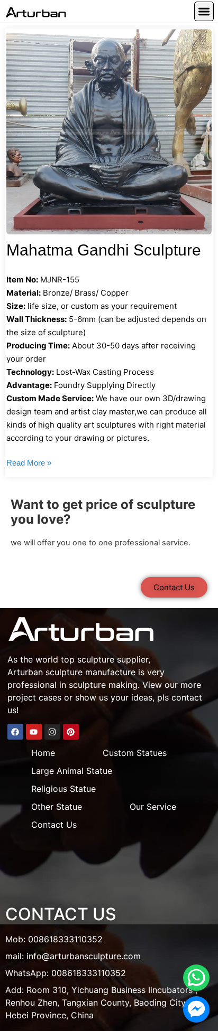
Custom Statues (135, 753)
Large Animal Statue (71, 770)
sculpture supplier (112, 659)
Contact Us (54, 824)
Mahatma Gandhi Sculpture (103, 250)
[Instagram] (52, 732)
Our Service (153, 806)
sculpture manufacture (90, 672)
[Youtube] (34, 732)
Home (43, 753)
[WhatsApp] (196, 977)
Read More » (28, 462)
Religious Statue (63, 788)
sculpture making (103, 684)
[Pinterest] (71, 732)
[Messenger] (196, 1009)
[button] (204, 11)
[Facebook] (15, 732)
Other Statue (56, 806)
